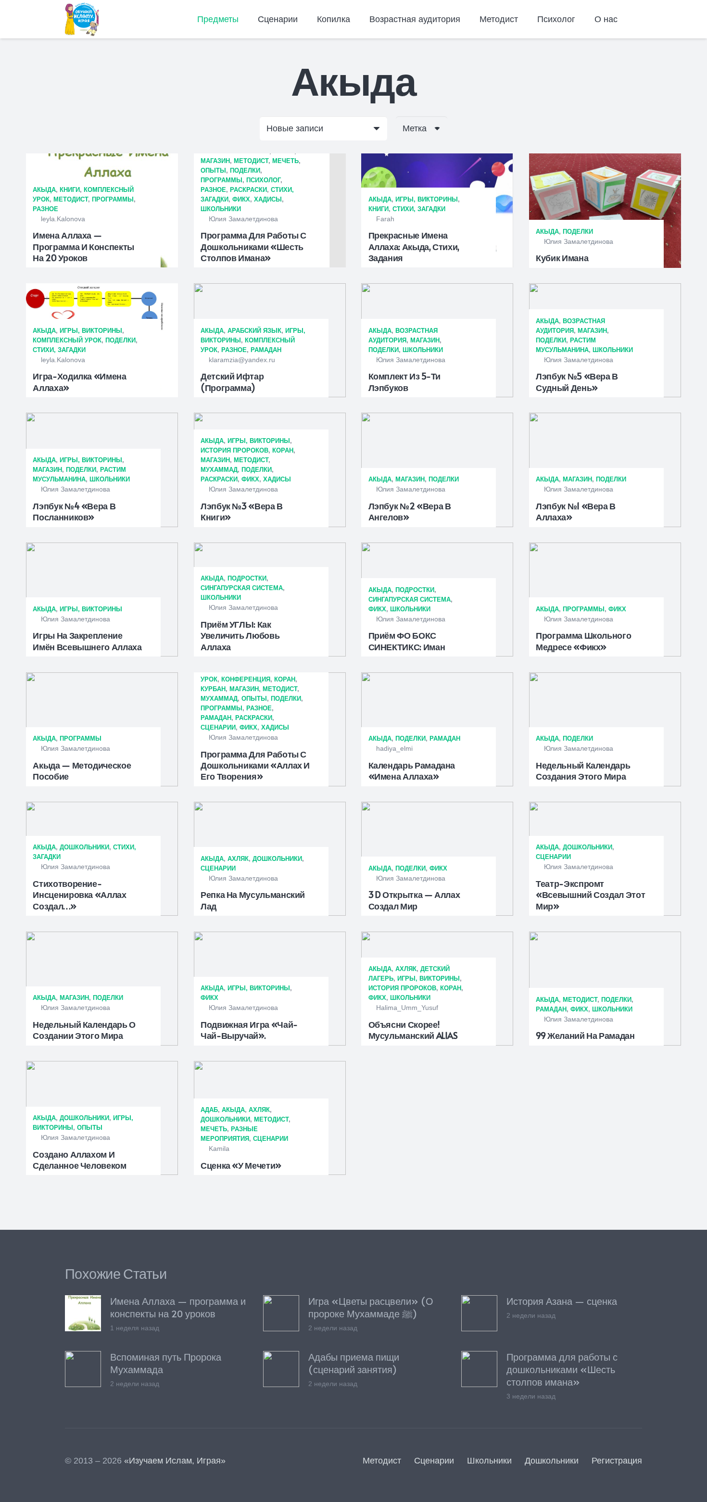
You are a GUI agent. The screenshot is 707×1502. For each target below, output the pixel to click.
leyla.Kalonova (63, 219)
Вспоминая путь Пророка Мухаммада (165, 1363)
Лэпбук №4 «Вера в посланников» (74, 511)
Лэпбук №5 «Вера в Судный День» (577, 381)
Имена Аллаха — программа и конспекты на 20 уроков (83, 246)
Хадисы (268, 199)
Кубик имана (562, 258)
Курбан (213, 689)
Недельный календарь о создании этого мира (84, 1029)
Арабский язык (254, 330)
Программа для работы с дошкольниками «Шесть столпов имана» (253, 246)
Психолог (263, 180)
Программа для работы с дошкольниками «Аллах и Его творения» (255, 765)
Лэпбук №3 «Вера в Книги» (242, 511)
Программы (113, 199)
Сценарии (218, 727)
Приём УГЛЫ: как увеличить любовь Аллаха (240, 635)
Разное (45, 209)
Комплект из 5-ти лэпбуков (404, 381)
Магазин (215, 160)
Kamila (219, 1148)
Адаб (209, 1109)
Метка (415, 128)
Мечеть (285, 160)
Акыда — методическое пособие (82, 770)
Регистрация (617, 1460)
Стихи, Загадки (418, 209)
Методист (70, 199)
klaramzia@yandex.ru (242, 360)
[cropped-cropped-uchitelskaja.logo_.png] (82, 19)
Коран (282, 450)
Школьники (221, 209)
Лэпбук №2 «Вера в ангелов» (409, 511)
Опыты (213, 170)
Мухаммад (219, 469)
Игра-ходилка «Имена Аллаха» (79, 381)
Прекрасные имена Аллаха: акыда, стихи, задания (413, 246)
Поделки (245, 170)
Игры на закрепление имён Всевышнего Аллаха (87, 640)
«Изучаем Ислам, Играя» (175, 1460)
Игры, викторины (426, 199)
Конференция (245, 679)
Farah (385, 219)
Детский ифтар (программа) (232, 381)
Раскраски (248, 189)
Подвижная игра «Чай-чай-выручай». (249, 1029)
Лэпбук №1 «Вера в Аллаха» (576, 511)
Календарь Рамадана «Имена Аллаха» (411, 770)
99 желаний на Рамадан (585, 1035)
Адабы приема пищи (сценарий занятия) (353, 1363)
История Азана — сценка (561, 1301)
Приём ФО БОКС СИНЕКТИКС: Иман (406, 640)
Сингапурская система (242, 588)
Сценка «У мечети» (241, 1165)
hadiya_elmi (394, 748)
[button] (245, 19)
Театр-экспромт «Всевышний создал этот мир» (590, 894)
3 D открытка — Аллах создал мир (414, 899)
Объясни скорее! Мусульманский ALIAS (413, 1029)
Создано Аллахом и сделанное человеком (79, 1159)
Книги (70, 189)
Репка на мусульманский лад (253, 899)
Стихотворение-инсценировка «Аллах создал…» (79, 894)
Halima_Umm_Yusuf (407, 1007)
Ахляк (238, 858)
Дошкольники (84, 847)
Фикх (241, 199)
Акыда (44, 189)
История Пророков (234, 450)
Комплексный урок (67, 340)
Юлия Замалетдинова (243, 219)
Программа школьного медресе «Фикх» (583, 640)
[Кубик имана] (605, 210)
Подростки (246, 578)
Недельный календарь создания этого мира (583, 770)
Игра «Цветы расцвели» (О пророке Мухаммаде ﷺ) (370, 1307)
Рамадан (266, 349)
